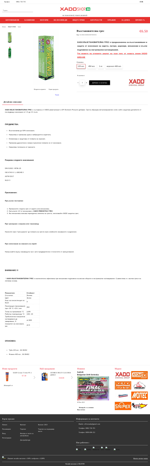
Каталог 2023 (43, 425)
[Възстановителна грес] (46, 84)
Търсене (23, 429)
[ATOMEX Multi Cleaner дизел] (45, 377)
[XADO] (123, 375)
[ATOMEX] (139, 375)
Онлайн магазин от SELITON (75, 464)
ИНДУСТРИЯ (79, 20)
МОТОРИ (44, 20)
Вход (4, 433)
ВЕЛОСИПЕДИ (60, 20)
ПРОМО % (140, 20)
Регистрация (6, 438)
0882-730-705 (21, 2)
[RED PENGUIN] (139, 385)
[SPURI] (139, 406)
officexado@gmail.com (92, 424)
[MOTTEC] (139, 396)
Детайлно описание (13, 102)
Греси (19, 26)
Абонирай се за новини (86, 407)
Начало (4, 26)
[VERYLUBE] (123, 385)
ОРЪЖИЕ (112, 20)
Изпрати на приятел (40, 89)
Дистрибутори (25, 440)
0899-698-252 (90, 432)
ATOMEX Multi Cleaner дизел (60, 374)
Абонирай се (8, 385)
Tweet (57, 95)
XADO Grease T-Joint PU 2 (22, 373)
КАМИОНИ (29, 20)
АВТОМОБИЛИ (12, 20)
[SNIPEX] (123, 406)
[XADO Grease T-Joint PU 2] (7, 377)
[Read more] (93, 389)
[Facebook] (146, 2)
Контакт (23, 425)
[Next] (33, 377)
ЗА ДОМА (125, 20)
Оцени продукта (53, 89)
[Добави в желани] (146, 75)
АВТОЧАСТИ (96, 20)
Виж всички (81, 410)
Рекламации (6, 429)
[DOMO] (123, 396)
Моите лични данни (140, 458)
